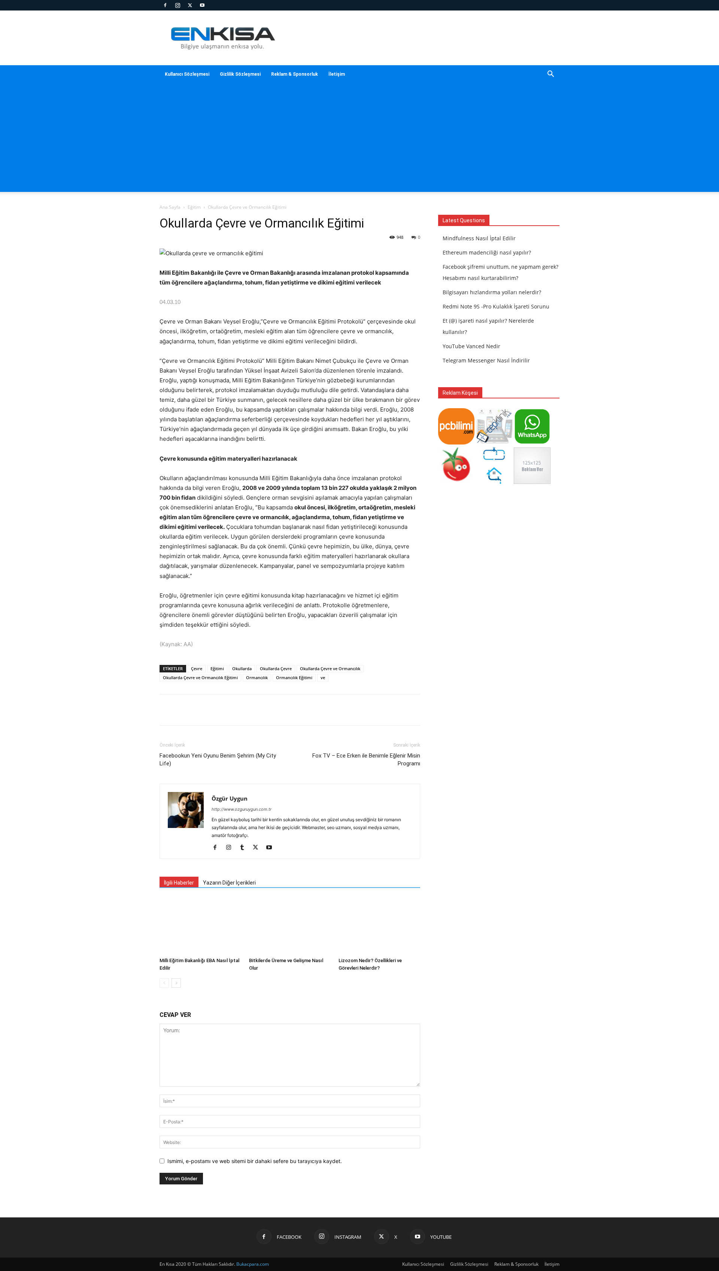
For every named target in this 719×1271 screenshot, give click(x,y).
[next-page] (176, 983)
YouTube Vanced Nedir (471, 346)
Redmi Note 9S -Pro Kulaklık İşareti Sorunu (496, 306)
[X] (189, 5)
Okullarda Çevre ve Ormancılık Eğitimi (200, 677)
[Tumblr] (245, 847)
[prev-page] (164, 983)
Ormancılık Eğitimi (294, 677)
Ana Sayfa (170, 207)
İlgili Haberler (179, 883)
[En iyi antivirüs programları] (456, 442)
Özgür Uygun (230, 798)
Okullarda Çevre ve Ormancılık (330, 668)
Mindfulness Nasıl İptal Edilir (479, 238)
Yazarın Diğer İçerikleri (229, 883)
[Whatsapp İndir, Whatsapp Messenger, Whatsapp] (532, 442)
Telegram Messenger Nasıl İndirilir (486, 360)
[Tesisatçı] (494, 481)
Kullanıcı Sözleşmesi (187, 74)
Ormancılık (257, 677)
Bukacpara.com (252, 1264)
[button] (550, 74)
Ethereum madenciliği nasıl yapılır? (487, 252)
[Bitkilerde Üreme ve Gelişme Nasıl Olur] (290, 926)
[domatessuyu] (456, 481)
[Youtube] (202, 5)
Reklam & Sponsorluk (294, 74)
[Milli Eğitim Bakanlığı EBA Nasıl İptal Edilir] (200, 926)
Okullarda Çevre (276, 668)
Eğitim (194, 207)
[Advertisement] (359, 139)
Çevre (196, 668)
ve (323, 677)
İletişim (336, 74)
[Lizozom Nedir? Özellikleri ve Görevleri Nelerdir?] (379, 926)
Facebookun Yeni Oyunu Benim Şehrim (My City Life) (218, 759)
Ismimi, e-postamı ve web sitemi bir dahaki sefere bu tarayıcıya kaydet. (254, 1161)
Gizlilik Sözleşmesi (240, 74)
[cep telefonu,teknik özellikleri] (494, 442)
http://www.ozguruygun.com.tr (241, 809)
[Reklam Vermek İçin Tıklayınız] (532, 481)
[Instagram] (177, 5)
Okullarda (242, 668)
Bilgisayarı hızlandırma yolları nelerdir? (492, 292)
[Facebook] (165, 5)
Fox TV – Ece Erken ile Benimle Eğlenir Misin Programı (366, 759)
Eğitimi (217, 668)
